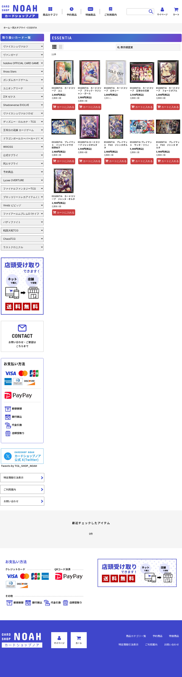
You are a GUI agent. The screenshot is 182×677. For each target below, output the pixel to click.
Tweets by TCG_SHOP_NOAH (19, 466)
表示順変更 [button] (127, 47)
